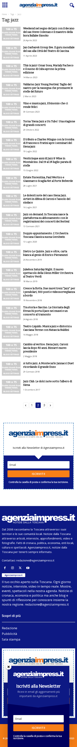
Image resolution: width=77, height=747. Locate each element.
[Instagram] (13, 568)
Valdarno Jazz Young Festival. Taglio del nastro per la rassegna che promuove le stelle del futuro (48, 88)
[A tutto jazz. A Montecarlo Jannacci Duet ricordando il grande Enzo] (11, 369)
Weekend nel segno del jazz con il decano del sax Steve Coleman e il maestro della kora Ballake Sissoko (48, 32)
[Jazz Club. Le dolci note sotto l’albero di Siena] (11, 387)
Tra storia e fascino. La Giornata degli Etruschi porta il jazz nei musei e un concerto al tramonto (46, 311)
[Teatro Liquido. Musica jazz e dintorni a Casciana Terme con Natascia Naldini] (11, 332)
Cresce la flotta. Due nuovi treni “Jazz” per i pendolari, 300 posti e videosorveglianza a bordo (49, 292)
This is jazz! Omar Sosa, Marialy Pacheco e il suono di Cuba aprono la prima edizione (48, 69)
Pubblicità (9, 633)
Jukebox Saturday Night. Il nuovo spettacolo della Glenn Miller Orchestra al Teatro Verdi (48, 273)
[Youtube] (28, 568)
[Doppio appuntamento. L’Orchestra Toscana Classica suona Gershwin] (11, 239)
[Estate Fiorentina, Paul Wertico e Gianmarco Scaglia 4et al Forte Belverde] (11, 183)
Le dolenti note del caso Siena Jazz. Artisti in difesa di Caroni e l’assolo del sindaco (46, 199)
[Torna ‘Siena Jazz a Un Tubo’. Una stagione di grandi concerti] (11, 127)
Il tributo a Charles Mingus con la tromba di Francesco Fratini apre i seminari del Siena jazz (48, 143)
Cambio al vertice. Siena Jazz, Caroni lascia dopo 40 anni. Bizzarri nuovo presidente (45, 348)
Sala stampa (11, 639)
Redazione (9, 628)
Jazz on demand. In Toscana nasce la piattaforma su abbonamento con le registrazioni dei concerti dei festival (46, 218)
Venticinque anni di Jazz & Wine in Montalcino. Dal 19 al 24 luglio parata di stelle (47, 162)
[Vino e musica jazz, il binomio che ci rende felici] (11, 109)
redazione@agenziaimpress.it (35, 560)
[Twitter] (21, 568)
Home (4, 14)
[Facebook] (6, 568)
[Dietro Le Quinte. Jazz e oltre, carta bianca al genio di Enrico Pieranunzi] (11, 257)
